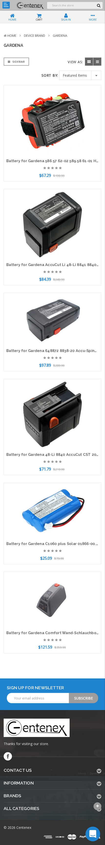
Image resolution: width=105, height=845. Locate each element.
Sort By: (50, 75)
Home (11, 35)
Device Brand (34, 35)
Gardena (60, 35)
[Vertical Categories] (6, 5)
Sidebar (18, 61)
